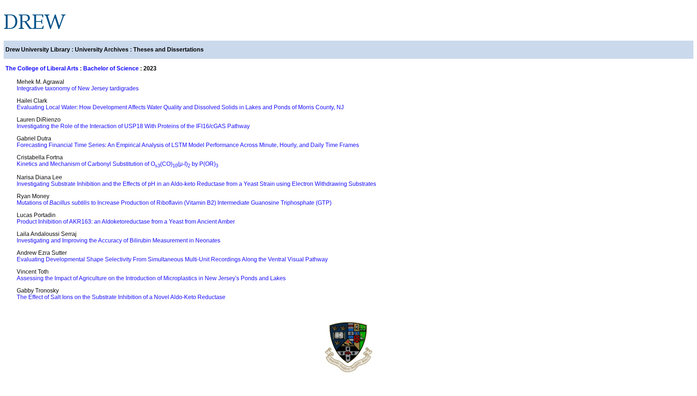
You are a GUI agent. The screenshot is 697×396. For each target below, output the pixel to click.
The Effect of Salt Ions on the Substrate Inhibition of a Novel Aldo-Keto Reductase (121, 297)
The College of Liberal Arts (41, 68)
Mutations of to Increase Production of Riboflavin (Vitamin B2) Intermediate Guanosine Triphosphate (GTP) (174, 203)
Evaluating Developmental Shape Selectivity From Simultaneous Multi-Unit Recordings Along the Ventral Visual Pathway (172, 259)
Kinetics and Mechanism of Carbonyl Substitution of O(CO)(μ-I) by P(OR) (117, 164)
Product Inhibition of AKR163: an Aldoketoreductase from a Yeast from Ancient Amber (126, 222)
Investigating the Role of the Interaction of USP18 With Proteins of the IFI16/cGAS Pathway (133, 126)
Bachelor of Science (111, 68)
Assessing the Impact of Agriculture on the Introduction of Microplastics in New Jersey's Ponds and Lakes (151, 278)
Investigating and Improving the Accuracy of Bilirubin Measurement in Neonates (118, 240)
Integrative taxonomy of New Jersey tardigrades (78, 88)
